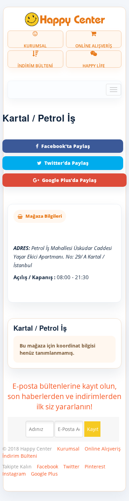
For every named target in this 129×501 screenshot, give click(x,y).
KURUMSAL (35, 45)
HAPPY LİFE (94, 65)
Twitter (71, 466)
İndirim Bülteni (19, 456)
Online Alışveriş (103, 448)
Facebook (47, 466)
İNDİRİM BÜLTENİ (35, 65)
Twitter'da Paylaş (66, 163)
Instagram (14, 473)
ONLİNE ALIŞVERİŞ (93, 45)
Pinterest (95, 466)
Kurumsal (68, 448)
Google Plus (44, 473)
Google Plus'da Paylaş (69, 180)
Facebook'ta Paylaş (65, 146)
